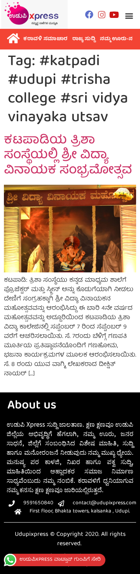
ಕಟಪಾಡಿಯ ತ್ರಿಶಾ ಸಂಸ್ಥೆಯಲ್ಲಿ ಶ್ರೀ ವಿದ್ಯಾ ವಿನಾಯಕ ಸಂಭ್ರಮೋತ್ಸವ (68, 156)
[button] (129, 15)
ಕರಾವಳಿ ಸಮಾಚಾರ (45, 39)
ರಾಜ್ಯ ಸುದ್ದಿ (84, 39)
